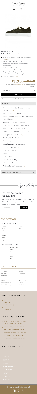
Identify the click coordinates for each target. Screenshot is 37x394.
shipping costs (19, 84)
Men (20, 228)
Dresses (4, 226)
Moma (20, 275)
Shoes (3, 237)
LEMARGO (6, 59)
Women (21, 226)
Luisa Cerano (22, 271)
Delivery (6, 363)
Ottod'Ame (21, 278)
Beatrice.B (4, 273)
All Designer (4, 271)
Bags (3, 240)
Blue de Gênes (5, 278)
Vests (3, 230)
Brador (3, 280)
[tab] (18, 103)
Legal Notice (7, 370)
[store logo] (18, 4)
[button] (14, 49)
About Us (6, 357)
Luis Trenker (22, 273)
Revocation (7, 379)
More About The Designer (12, 172)
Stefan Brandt (22, 280)
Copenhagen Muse (6, 282)
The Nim (21, 282)
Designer (4, 235)
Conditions (7, 376)
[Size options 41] (18, 90)
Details (5, 104)
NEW (3, 233)
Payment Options (9, 366)
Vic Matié (21, 285)
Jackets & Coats (14, 247)
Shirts (3, 228)
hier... (24, 166)
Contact (6, 360)
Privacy (5, 373)
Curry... (18, 76)
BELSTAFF (4, 275)
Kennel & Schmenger (6, 285)
